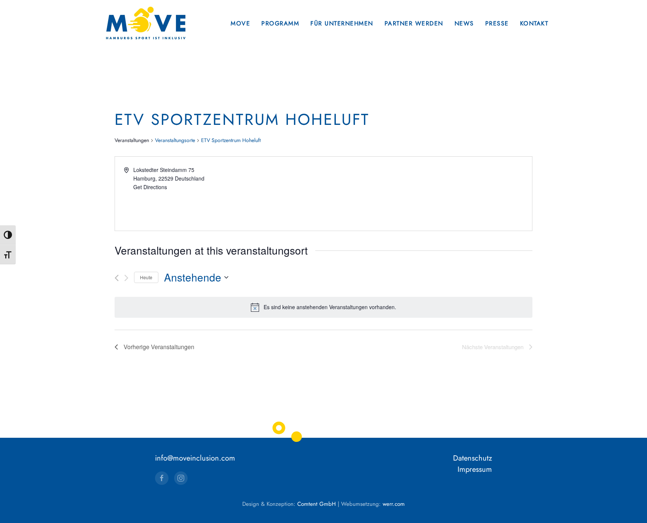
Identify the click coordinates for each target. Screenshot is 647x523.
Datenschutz (472, 458)
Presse (497, 23)
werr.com (394, 504)
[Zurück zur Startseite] (145, 23)
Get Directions (150, 187)
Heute (146, 277)
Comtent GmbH (316, 504)
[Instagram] (181, 478)
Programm (280, 23)
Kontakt (534, 23)
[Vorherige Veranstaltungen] (117, 278)
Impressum (475, 469)
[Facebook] (161, 478)
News (464, 23)
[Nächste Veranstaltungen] (126, 278)
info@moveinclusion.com (195, 458)
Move (240, 23)
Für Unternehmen (341, 23)
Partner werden (414, 23)
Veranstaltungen (132, 140)
